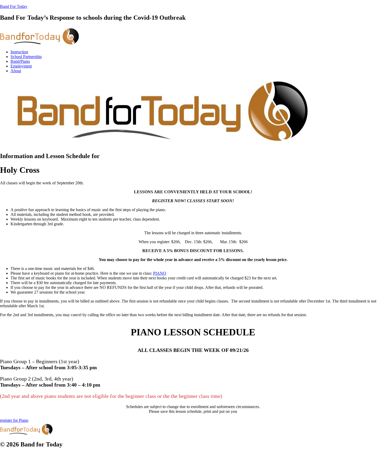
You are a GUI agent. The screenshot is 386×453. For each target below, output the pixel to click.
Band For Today (13, 6)
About (16, 71)
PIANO (159, 273)
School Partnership (26, 56)
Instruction (19, 52)
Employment (21, 66)
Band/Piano (20, 61)
